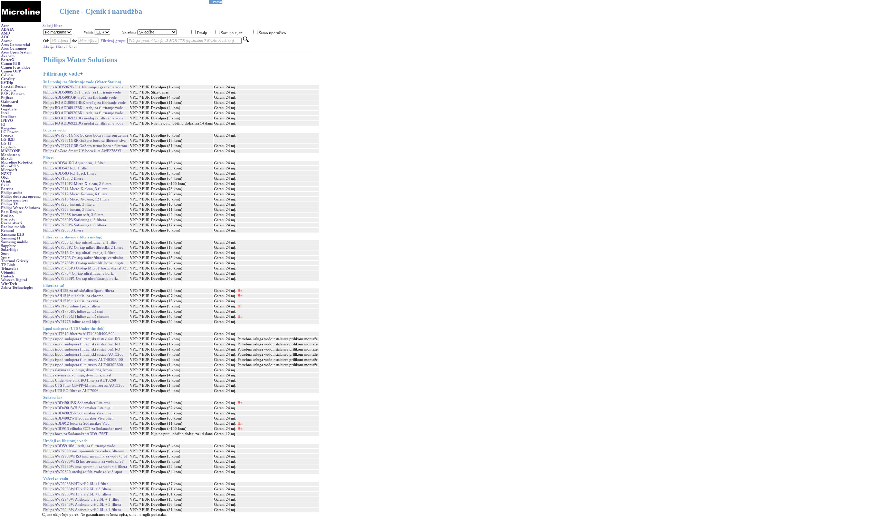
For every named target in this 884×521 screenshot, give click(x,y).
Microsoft (9, 170)
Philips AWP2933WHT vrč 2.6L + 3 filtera (77, 489)
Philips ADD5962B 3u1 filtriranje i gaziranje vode (83, 87)
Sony (5, 253)
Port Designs (11, 212)
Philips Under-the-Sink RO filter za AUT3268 (79, 380)
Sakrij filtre (52, 26)
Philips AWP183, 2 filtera (63, 178)
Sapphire (8, 246)
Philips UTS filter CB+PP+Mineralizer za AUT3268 (84, 385)
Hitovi (61, 47)
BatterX (8, 60)
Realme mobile (13, 227)
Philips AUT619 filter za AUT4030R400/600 (79, 334)
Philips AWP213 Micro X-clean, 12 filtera (76, 199)
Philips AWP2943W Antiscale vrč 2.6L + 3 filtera (82, 505)
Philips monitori (14, 200)
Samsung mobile (14, 242)
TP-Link (8, 265)
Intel (5, 113)
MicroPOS (10, 166)
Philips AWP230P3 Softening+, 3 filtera (74, 220)
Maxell (6, 158)
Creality (8, 79)
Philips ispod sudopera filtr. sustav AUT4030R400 (83, 360)
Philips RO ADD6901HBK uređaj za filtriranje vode (84, 103)
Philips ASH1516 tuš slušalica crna (70, 301)
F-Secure (8, 90)
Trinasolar (9, 269)
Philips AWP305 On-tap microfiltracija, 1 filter (80, 242)
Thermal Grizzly (15, 261)
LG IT (6, 143)
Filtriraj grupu (112, 41)
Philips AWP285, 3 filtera (63, 230)
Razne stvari (11, 223)
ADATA (7, 29)
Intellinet (8, 117)
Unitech (7, 276)
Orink (6, 181)
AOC (5, 37)
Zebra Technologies (17, 287)
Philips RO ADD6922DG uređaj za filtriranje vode (83, 123)
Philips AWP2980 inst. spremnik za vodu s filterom (83, 451)
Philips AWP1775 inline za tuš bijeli (71, 322)
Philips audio (11, 193)
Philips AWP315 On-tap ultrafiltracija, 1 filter (79, 253)
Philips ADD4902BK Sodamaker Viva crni (77, 413)
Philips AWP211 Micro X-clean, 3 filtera (75, 189)
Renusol (7, 231)
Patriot (7, 189)
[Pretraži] (246, 41)
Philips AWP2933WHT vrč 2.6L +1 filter (75, 484)
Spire (5, 257)
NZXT (6, 174)
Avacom (8, 56)
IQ (3, 124)
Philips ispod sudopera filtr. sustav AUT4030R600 (83, 365)
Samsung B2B (12, 234)
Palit (5, 185)
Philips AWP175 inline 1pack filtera (71, 306)
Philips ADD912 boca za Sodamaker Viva (76, 423)
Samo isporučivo (272, 33)
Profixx (7, 215)
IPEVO (7, 120)
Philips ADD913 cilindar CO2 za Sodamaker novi (82, 429)
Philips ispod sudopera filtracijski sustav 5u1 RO (81, 344)
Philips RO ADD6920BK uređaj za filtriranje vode (83, 113)
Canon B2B (10, 64)
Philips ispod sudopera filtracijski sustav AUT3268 (83, 354)
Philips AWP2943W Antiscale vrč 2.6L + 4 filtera (82, 510)
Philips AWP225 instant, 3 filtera (69, 204)
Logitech (8, 147)
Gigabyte (9, 109)
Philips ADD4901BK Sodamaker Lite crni (76, 403)
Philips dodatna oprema (21, 196)
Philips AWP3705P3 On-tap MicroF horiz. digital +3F (85, 268)
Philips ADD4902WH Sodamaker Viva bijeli (78, 418)
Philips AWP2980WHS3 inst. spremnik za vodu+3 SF (85, 456)
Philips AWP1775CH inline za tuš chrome (76, 316)
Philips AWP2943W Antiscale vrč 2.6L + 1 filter (81, 499)
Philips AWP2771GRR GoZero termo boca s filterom (85, 146)
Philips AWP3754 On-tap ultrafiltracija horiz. (79, 273)
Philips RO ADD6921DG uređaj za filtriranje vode (83, 118)
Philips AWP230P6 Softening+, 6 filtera (74, 225)
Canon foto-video (15, 67)
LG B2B (8, 139)
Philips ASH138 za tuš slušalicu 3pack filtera (78, 291)
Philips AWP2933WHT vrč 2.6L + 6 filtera (77, 494)
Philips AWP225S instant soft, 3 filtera (73, 215)
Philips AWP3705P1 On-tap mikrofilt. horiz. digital (84, 263)
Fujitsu (7, 98)
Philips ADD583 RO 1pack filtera (69, 173)
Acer (5, 26)
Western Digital (14, 280)
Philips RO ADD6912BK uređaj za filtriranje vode (83, 108)
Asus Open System (16, 52)
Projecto (8, 219)
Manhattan (10, 155)
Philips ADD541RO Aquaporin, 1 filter (74, 163)
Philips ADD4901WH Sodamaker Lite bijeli (78, 408)
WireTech (9, 284)
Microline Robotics (16, 162)
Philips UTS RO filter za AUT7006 (70, 391)
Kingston (8, 128)
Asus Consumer (14, 48)
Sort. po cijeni (232, 33)
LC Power (9, 132)
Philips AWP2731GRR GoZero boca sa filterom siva (84, 140)
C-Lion (7, 75)
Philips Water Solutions (20, 208)
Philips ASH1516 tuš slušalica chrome (73, 296)
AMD (5, 33)
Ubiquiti (8, 272)
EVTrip (7, 83)
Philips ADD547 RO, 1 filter (65, 168)
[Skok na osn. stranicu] (21, 20)
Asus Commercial (15, 45)
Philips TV (9, 204)
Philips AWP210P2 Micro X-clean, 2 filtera (77, 184)
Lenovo (7, 136)
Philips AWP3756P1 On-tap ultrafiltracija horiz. (81, 279)
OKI (5, 177)
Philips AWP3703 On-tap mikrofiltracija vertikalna (83, 258)
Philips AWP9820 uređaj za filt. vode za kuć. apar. (83, 472)
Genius (6, 105)
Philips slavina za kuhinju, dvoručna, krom (77, 370)
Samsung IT (11, 238)
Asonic (6, 41)
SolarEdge (9, 250)
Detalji (202, 33)
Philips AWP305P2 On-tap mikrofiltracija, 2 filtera (83, 247)
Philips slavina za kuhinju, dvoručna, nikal (77, 375)
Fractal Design (13, 86)
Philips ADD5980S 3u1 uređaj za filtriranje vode (82, 92)
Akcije (48, 47)
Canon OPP (11, 71)
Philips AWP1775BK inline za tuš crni (73, 311)
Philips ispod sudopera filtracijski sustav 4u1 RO (81, 339)
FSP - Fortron (13, 94)
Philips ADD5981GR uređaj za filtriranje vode (80, 97)
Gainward (9, 102)
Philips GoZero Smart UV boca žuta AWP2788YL (83, 151)
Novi (73, 47)
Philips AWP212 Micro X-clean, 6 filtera (75, 194)
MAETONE (10, 151)
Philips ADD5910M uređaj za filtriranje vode (79, 446)
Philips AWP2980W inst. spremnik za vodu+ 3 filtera (85, 467)
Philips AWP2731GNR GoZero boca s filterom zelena (85, 135)
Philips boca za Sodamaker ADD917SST (75, 434)
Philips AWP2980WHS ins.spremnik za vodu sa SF (83, 461)
